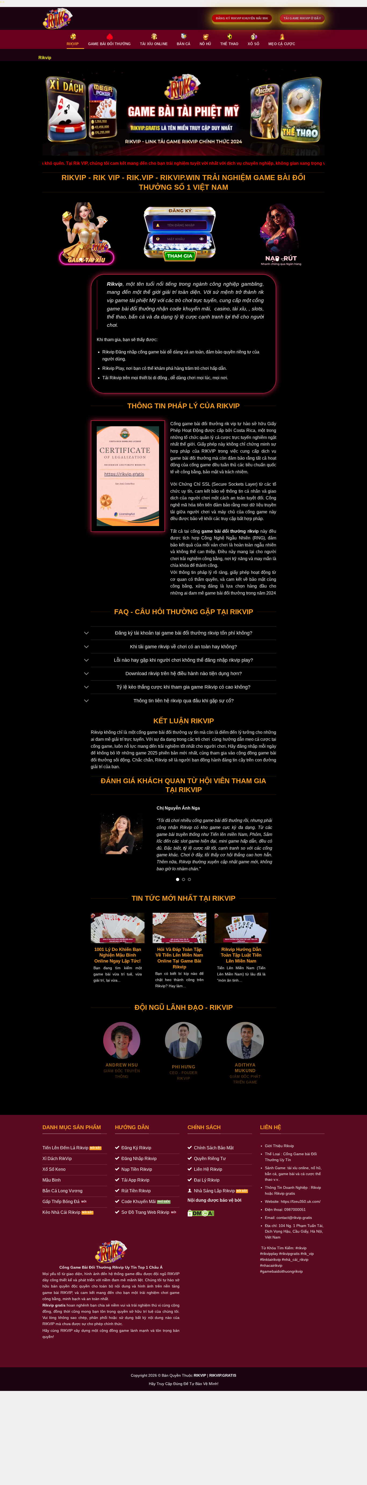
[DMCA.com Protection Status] (201, 1225)
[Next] (122, 234)
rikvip (302, 1260)
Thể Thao (229, 44)
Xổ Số (253, 44)
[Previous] (51, 234)
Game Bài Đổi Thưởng (109, 44)
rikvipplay (270, 1266)
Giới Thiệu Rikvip (279, 1159)
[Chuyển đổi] (86, 633)
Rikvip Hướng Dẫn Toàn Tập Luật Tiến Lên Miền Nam (241, 967)
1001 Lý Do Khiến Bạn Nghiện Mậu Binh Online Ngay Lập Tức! (117, 967)
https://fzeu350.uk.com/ (301, 1214)
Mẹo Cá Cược (281, 44)
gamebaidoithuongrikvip (282, 1284)
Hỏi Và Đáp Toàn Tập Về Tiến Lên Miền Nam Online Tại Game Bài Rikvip (179, 970)
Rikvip (115, 284)
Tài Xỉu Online (154, 44)
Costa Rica (244, 430)
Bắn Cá (183, 44)
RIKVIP (73, 44)
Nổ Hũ (205, 44)
